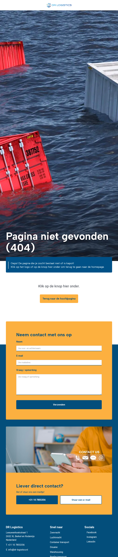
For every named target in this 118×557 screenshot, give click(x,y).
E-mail (19, 355)
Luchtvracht (55, 537)
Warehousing (56, 552)
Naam (19, 341)
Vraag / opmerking (26, 370)
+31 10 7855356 (37, 499)
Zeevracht (55, 532)
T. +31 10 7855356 (15, 544)
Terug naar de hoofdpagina (59, 298)
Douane (54, 547)
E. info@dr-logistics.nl (17, 549)
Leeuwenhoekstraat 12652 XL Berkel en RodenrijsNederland (20, 536)
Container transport (59, 542)
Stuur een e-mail (81, 499)
